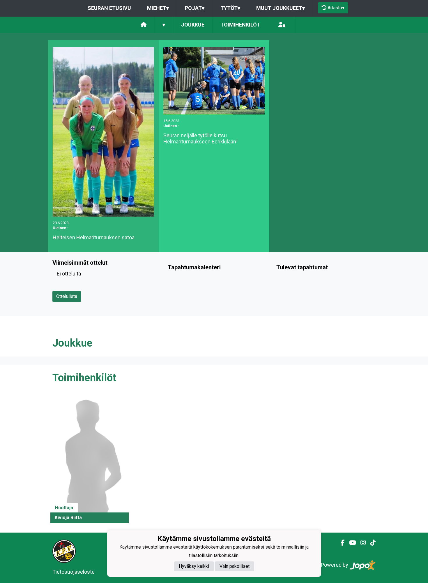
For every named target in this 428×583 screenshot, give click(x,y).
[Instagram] (361, 543)
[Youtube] (350, 543)
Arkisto (336, 7)
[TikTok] (371, 543)
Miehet (158, 8)
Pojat (194, 8)
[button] (89, 459)
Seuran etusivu (109, 8)
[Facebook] (340, 543)
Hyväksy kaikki (194, 566)
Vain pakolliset (235, 566)
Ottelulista (66, 296)
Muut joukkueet (280, 8)
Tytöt (230, 8)
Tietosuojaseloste (73, 572)
